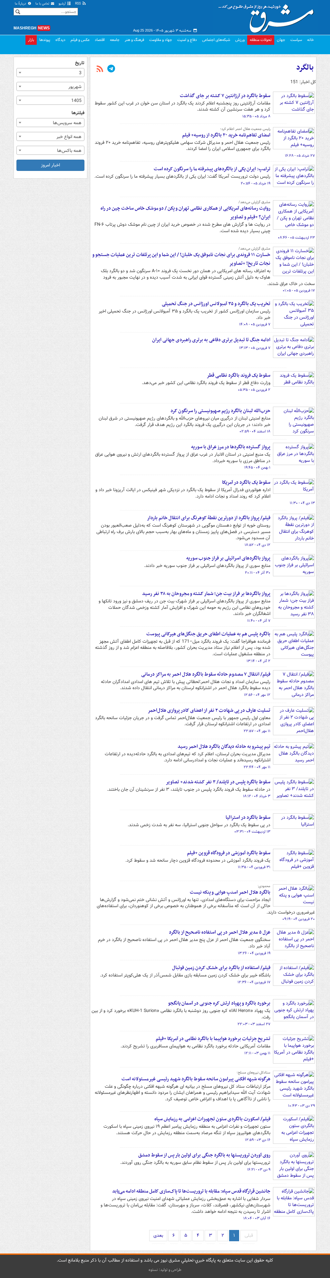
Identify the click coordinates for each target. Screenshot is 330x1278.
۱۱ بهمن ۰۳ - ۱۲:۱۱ (257, 1053)
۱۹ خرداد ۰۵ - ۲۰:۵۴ (255, 183)
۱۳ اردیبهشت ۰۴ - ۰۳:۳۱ (252, 832)
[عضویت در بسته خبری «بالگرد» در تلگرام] (111, 69)
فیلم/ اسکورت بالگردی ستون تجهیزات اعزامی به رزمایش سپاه (212, 1119)
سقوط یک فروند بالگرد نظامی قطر (238, 375)
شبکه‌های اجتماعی (216, 40)
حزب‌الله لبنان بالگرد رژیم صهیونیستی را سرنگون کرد (220, 411)
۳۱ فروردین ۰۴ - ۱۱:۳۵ (254, 867)
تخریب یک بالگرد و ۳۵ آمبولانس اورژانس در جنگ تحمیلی (216, 304)
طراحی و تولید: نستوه (165, 1270)
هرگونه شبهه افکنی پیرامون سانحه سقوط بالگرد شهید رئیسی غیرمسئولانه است (195, 1079)
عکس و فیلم (80, 40)
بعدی (158, 1235)
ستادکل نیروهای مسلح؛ (253, 1073)
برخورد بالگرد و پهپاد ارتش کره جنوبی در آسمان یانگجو (219, 1003)
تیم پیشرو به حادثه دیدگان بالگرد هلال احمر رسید (224, 746)
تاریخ (79, 63)
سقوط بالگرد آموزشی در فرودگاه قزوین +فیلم (228, 853)
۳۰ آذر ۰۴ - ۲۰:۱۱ (257, 573)
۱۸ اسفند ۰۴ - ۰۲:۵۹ (254, 431)
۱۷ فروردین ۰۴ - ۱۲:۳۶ (254, 982)
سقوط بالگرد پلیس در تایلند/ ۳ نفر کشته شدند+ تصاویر (218, 782)
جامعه (115, 40)
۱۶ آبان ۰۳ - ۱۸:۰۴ (256, 1218)
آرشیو (63, 3)
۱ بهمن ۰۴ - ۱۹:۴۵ (257, 468)
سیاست (296, 40)
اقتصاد (100, 40)
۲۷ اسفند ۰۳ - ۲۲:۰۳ (254, 1024)
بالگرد (305, 67)
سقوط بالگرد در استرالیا (248, 817)
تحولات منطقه (261, 40)
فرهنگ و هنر (134, 40)
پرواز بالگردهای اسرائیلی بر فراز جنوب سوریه (228, 558)
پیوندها (44, 40)
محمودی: (263, 886)
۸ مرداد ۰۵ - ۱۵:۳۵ (256, 116)
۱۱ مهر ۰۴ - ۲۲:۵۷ (257, 731)
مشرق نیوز (268, 16)
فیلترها (78, 113)
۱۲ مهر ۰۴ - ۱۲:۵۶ (257, 695)
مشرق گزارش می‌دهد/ (254, 202)
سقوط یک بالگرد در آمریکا (246, 482)
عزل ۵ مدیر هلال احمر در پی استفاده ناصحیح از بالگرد (219, 932)
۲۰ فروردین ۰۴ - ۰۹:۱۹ (298, 919)
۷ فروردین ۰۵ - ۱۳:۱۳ (254, 348)
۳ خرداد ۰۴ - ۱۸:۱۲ (256, 796)
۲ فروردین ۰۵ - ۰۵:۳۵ (254, 390)
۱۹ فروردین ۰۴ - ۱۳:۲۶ (254, 953)
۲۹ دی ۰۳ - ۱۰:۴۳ (301, 1106)
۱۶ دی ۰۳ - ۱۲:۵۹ (257, 1140)
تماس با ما (42, 3)
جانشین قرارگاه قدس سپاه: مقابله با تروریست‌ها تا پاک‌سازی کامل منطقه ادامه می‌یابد (191, 1191)
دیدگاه (60, 40)
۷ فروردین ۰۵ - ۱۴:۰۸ (254, 324)
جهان (281, 40)
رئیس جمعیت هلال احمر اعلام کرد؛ (245, 129)
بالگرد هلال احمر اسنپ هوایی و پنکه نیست (230, 892)
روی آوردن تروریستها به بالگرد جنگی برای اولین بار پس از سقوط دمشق (204, 1155)
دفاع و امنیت (187, 40)
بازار (31, 40)
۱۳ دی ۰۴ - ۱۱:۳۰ (302, 503)
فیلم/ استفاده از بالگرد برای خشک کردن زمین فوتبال (221, 968)
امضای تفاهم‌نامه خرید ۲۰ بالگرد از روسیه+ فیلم (226, 135)
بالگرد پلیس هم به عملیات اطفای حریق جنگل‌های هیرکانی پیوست (208, 634)
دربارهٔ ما (21, 3)
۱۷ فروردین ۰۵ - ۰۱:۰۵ (299, 290)
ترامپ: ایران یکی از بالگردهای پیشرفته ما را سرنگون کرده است (212, 169)
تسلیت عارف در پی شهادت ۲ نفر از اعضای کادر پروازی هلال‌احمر (209, 710)
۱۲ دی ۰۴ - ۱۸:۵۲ (257, 545)
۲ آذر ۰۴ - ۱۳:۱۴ (258, 661)
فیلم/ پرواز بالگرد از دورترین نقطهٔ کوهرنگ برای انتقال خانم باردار (208, 518)
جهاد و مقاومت (160, 40)
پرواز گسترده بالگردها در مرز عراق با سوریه (230, 447)
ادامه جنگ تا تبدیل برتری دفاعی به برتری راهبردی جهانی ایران (211, 340)
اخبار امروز (50, 165)
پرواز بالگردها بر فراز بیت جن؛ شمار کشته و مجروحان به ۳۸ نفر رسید (206, 593)
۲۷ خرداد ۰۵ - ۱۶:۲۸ (300, 156)
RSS (78, 3)
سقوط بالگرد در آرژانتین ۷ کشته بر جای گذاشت (225, 96)
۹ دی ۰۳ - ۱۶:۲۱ (258, 1170)
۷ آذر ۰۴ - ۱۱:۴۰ (258, 621)
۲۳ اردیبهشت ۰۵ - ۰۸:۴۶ (296, 238)
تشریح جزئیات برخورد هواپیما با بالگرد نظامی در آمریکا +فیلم (213, 1039)
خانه (310, 40)
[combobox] (50, 72)
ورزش (240, 40)
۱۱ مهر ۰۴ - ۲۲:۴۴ (257, 767)
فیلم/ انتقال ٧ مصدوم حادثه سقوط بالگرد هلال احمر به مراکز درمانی (205, 674)
